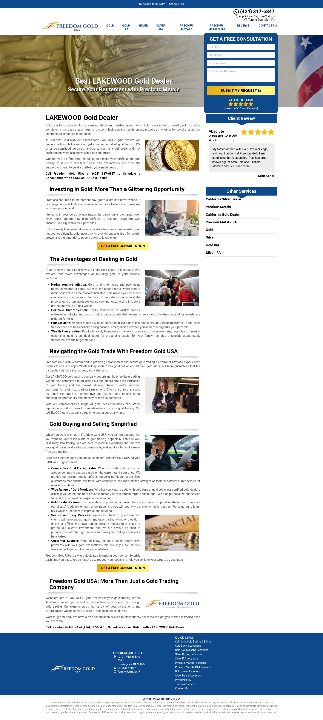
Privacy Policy (183, 679)
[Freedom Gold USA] (72, 662)
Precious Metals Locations (190, 662)
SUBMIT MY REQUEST (239, 90)
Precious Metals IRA (216, 27)
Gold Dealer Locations (188, 671)
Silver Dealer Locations (188, 675)
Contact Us (268, 25)
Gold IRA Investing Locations (191, 649)
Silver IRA (161, 27)
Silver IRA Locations (186, 658)
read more (243, 166)
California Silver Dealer (224, 199)
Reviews (243, 25)
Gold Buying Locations (188, 645)
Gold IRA (126, 27)
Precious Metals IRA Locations (193, 667)
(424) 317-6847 (257, 11)
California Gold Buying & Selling (193, 641)
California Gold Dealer (223, 214)
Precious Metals (187, 27)
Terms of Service (185, 684)
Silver (143, 25)
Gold (110, 25)
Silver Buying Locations (188, 654)
